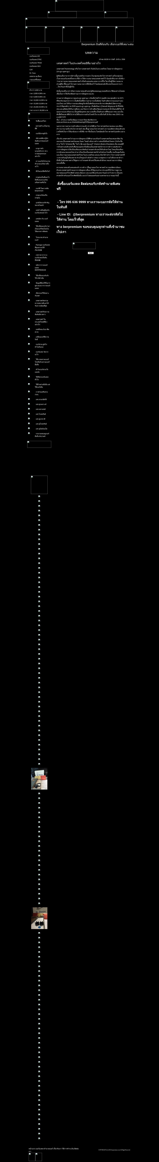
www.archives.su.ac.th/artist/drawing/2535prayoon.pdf (77, 122)
